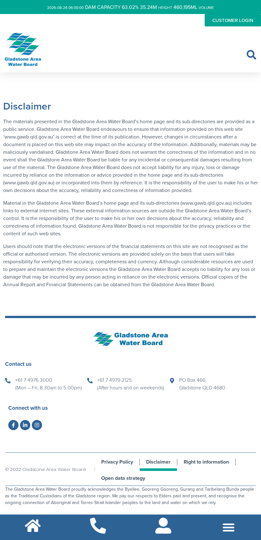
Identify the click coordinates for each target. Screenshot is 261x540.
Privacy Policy (117, 461)
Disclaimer (158, 461)
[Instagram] (37, 425)
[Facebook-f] (13, 425)
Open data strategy (123, 478)
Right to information (206, 461)
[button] (251, 55)
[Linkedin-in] (25, 425)
